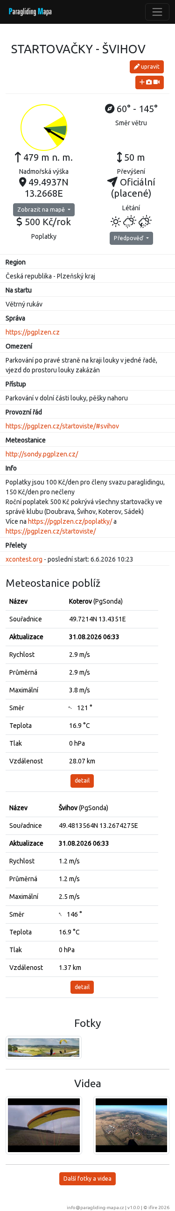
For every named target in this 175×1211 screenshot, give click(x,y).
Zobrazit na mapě (41, 210)
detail (82, 780)
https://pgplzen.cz (33, 332)
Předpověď (129, 238)
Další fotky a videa (87, 1178)
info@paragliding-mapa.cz (95, 1207)
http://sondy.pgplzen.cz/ (42, 454)
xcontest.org (24, 559)
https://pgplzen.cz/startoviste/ (51, 531)
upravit (150, 67)
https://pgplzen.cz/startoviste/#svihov (62, 426)
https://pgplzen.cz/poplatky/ (70, 521)
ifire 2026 (158, 1207)
